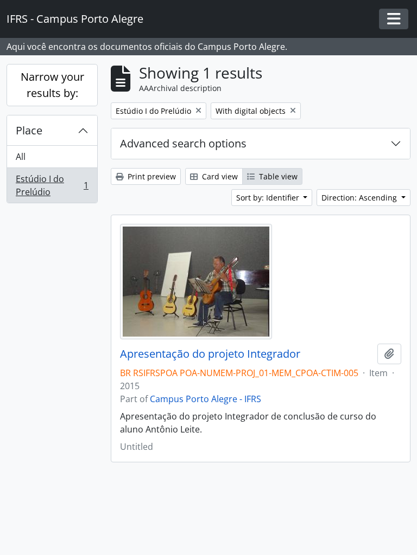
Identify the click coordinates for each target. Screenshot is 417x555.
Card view (219, 176)
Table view (277, 176)
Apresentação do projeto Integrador (210, 353)
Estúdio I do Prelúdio (52, 185)
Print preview (150, 176)
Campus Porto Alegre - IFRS (205, 399)
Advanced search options (183, 143)
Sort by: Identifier (268, 197)
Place (29, 130)
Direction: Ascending (360, 197)
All (21, 157)
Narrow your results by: (52, 84)
